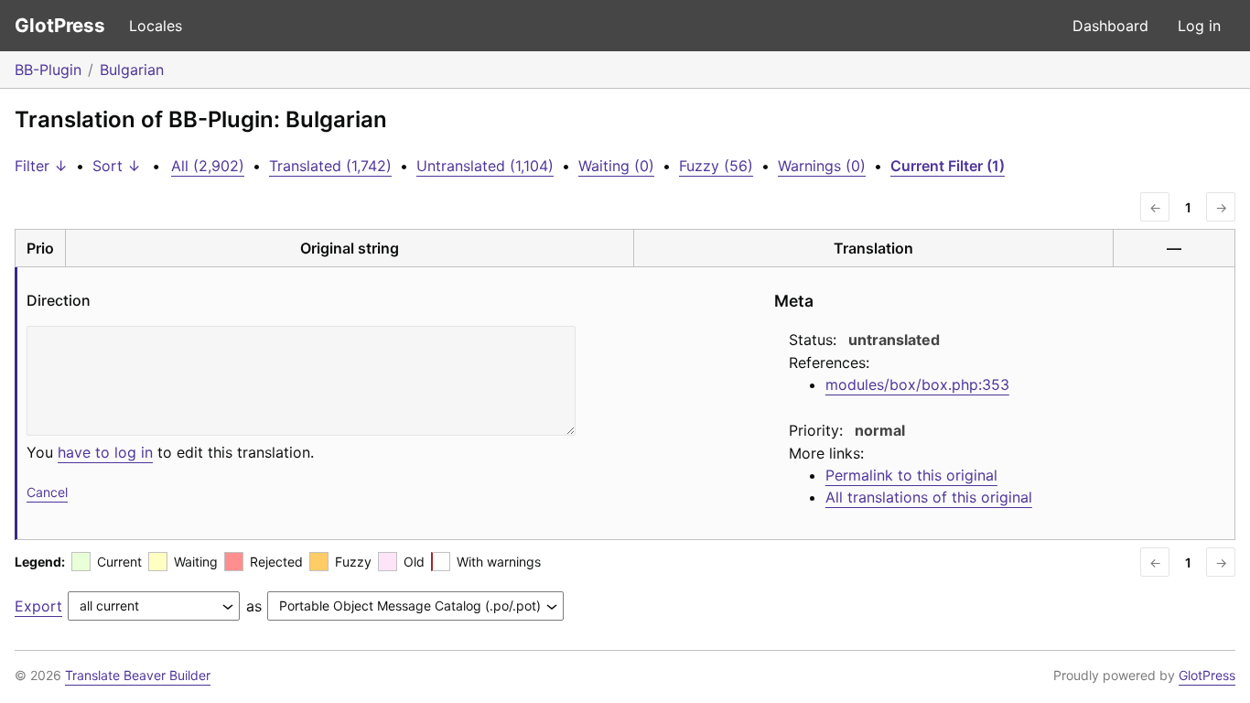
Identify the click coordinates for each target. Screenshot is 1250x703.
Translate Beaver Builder (137, 675)
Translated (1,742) (330, 166)
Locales (155, 25)
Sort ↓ (116, 166)
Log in (1199, 25)
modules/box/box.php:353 (917, 384)
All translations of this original (928, 497)
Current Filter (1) (947, 166)
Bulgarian (132, 69)
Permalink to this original (911, 475)
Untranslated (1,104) (485, 166)
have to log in (105, 452)
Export (38, 606)
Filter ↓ (41, 166)
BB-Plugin (48, 69)
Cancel (47, 492)
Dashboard (1110, 25)
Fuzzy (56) (716, 166)
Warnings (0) (822, 166)
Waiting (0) (616, 166)
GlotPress (60, 25)
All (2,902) (207, 166)
